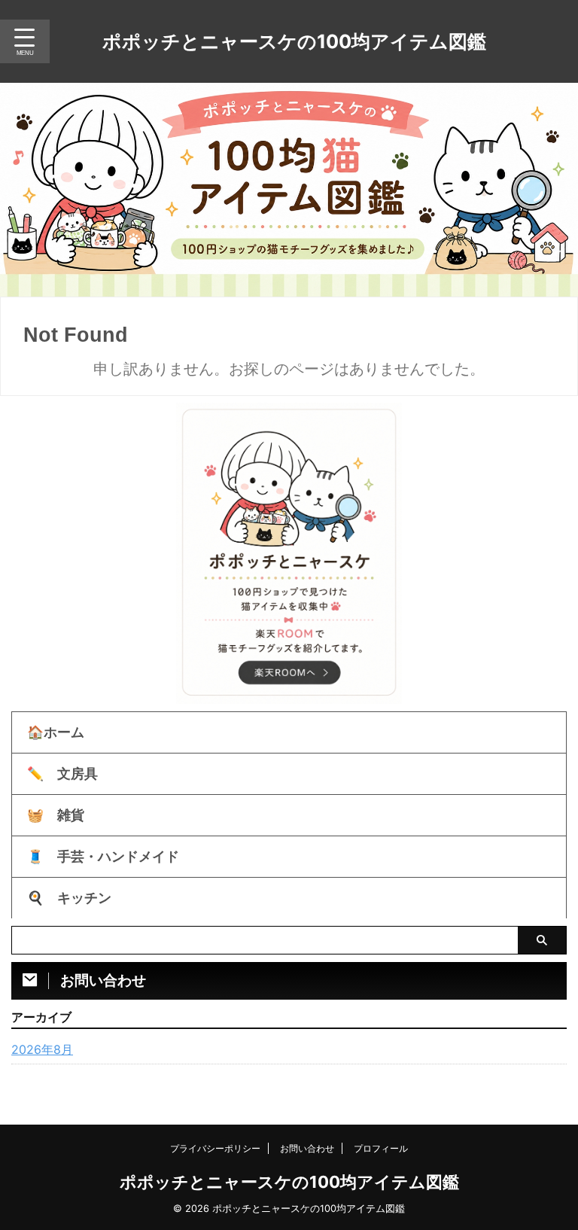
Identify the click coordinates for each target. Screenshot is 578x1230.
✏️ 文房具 (62, 773)
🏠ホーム (55, 732)
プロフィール (381, 1148)
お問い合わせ (307, 1148)
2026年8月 (42, 1049)
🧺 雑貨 (55, 815)
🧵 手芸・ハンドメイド (103, 856)
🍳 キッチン (69, 898)
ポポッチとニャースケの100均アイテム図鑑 (294, 41)
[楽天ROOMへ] (289, 677)
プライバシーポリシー (215, 1148)
